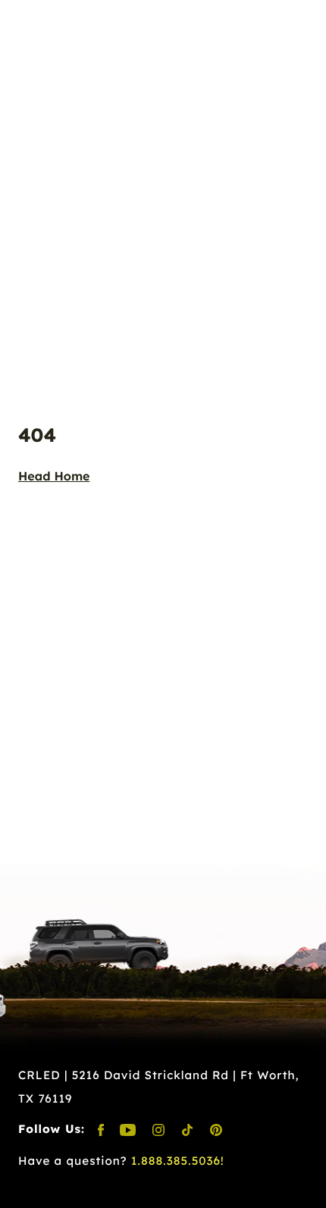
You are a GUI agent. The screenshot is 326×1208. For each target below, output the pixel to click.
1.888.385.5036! (177, 1160)
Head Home (54, 476)
